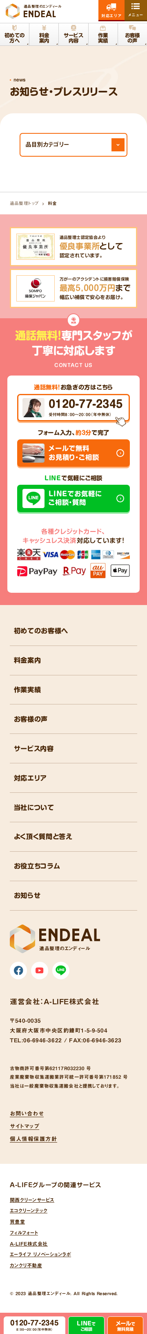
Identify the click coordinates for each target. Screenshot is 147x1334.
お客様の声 (31, 719)
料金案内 (27, 660)
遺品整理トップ (24, 203)
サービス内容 (34, 748)
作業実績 (27, 689)
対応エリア (30, 778)
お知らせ (27, 895)
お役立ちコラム (37, 866)
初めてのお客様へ (41, 631)
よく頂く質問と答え (43, 836)
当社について (34, 807)
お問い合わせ (27, 1113)
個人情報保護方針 (33, 1139)
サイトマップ (24, 1126)
